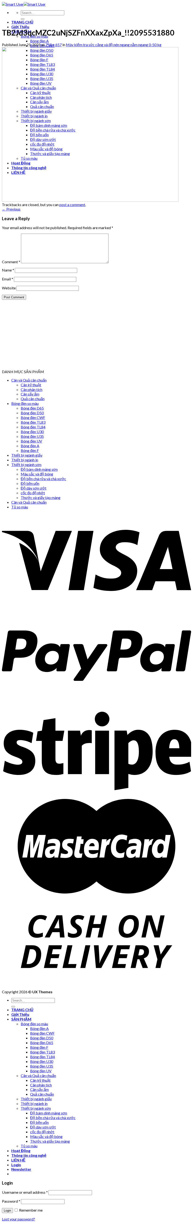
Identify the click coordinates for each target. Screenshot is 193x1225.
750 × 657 (53, 44)
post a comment (72, 204)
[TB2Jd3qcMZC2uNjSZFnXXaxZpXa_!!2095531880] (90, 200)
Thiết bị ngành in (24, 460)
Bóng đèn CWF (33, 417)
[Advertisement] (96, 336)
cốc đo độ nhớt (33, 493)
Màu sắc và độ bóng (37, 474)
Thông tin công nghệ (28, 1155)
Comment (11, 261)
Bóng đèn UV (31, 441)
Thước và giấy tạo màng (40, 497)
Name (8, 270)
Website (9, 288)
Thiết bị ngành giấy (26, 455)
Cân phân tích (31, 389)
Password (11, 1201)
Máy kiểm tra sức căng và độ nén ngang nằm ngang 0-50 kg (113, 44)
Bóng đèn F (30, 450)
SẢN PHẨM (21, 1019)
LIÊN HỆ (18, 1160)
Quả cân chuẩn (32, 398)
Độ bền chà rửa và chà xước (43, 478)
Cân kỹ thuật (31, 385)
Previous (11, 209)
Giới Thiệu (20, 26)
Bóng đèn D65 (32, 408)
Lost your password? (18, 1219)
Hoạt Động (20, 1150)
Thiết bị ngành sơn (26, 464)
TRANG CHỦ (22, 22)
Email (7, 279)
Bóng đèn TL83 (33, 422)
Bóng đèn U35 (32, 436)
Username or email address (25, 1192)
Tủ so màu (19, 507)
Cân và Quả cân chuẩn (29, 380)
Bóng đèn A (39, 41)
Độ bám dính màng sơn (39, 469)
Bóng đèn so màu (25, 403)
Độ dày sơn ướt (33, 488)
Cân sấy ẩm (30, 394)
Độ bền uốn (30, 483)
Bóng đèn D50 (32, 413)
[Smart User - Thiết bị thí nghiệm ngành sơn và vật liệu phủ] (24, 4)
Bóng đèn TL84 (33, 427)
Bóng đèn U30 (32, 431)
